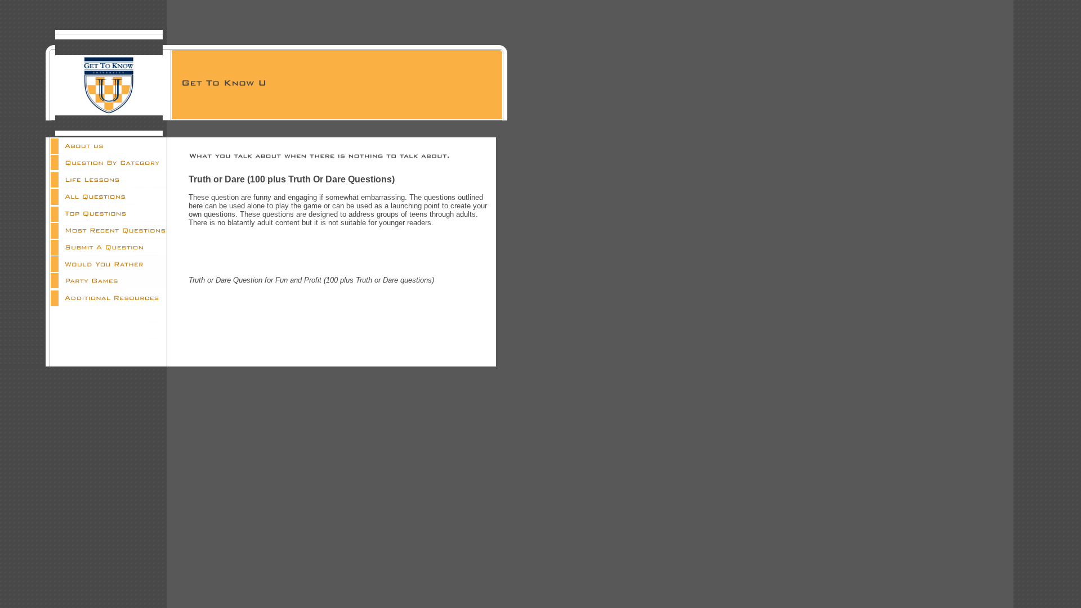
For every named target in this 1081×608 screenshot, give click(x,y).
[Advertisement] (338, 252)
